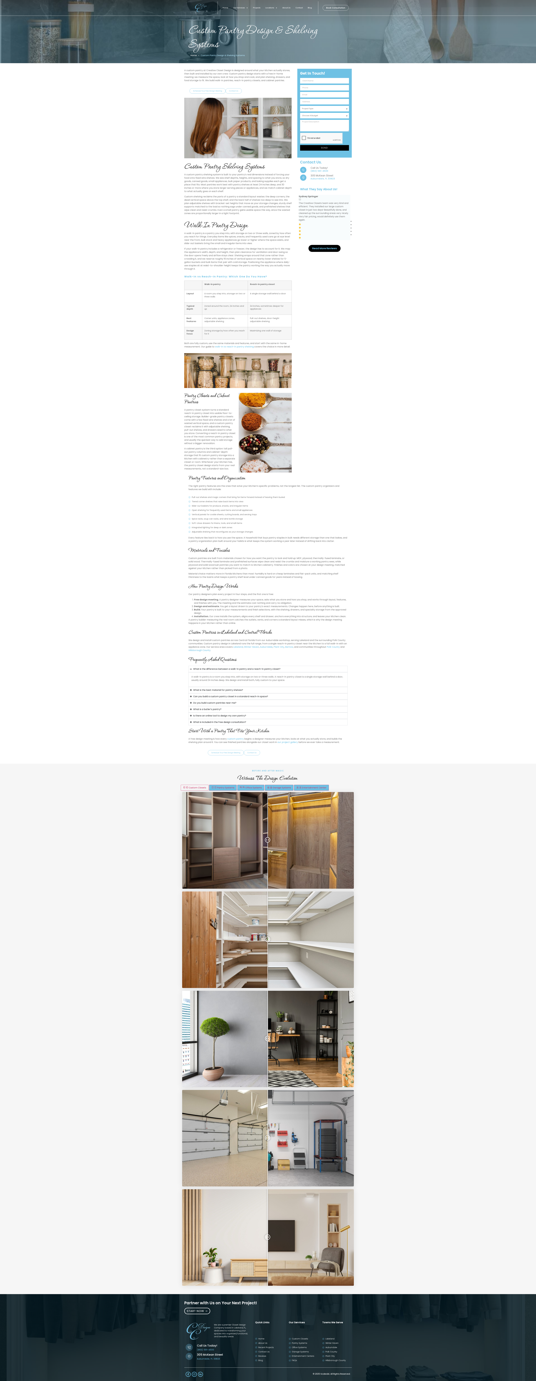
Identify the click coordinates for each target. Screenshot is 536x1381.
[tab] (195, 788)
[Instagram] (194, 1374)
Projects (256, 7)
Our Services (239, 7)
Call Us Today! (319, 168)
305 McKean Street (322, 175)
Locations (269, 7)
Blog (310, 7)
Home (225, 7)
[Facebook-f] (188, 1374)
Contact (299, 7)
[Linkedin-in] (200, 1374)
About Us (286, 7)
